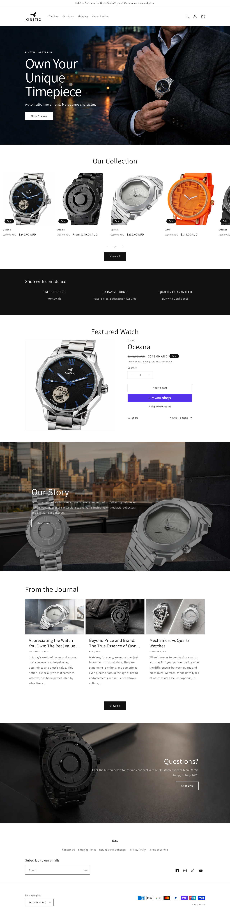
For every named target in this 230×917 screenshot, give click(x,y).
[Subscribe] (86, 870)
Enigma (61, 229)
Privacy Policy (138, 849)
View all (115, 256)
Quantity (132, 367)
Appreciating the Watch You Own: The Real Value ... (54, 643)
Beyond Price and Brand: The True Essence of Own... (114, 643)
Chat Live (187, 785)
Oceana (7, 229)
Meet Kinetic (45, 523)
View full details (178, 417)
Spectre (115, 229)
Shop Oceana (39, 116)
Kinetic (202, 905)
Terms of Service (158, 849)
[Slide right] (123, 246)
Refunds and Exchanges (113, 849)
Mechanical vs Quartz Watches (170, 643)
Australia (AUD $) (37, 902)
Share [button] (135, 417)
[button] (187, 16)
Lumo (168, 229)
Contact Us (68, 849)
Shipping (146, 361)
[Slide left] (107, 246)
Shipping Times (87, 849)
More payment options (160, 406)
